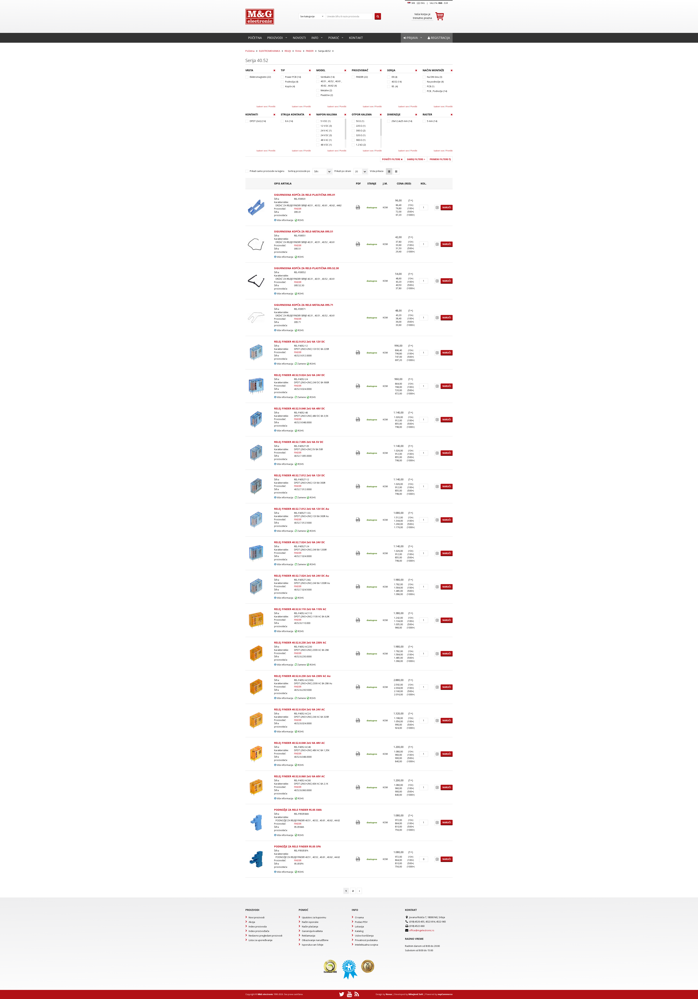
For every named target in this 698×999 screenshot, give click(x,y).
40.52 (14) (397, 81)
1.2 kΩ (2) (361, 144)
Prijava (412, 38)
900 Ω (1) (360, 140)
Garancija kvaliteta (312, 931)
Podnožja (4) (291, 81)
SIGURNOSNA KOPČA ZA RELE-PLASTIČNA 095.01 (304, 194)
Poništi (272, 106)
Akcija (252, 922)
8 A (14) (289, 121)
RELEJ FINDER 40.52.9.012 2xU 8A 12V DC (299, 341)
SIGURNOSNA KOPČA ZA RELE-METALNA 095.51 (303, 231)
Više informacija (284, 220)
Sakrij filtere (415, 159)
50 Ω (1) (360, 121)
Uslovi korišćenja (364, 935)
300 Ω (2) (360, 130)
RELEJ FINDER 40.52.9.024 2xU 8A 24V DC (299, 375)
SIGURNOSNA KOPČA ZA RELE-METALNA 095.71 (303, 305)
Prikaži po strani (342, 171)
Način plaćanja (310, 926)
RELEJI (288, 51)
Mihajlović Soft (415, 994)
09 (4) (394, 77)
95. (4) (395, 86)
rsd (440, 3)
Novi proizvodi (256, 917)
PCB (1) (430, 86)
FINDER (310, 51)
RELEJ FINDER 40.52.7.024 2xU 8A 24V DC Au (301, 575)
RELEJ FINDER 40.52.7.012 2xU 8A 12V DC (299, 475)
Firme (298, 51)
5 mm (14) (432, 121)
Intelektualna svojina (366, 944)
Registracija (440, 38)
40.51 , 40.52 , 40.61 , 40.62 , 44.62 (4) (331, 83)
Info (314, 38)
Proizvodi (275, 38)
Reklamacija (308, 935)
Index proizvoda (258, 926)
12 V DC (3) (326, 125)
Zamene (301, 363)
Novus (389, 994)
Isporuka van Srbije (312, 944)
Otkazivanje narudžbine (315, 940)
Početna (255, 38)
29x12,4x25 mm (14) (402, 121)
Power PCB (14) (293, 77)
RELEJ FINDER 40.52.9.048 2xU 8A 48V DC (299, 408)
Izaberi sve (261, 106)
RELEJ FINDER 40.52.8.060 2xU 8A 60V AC (299, 776)
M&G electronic (265, 994)
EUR (446, 3)
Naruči (446, 207)
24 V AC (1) (326, 130)
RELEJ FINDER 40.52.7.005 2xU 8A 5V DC (298, 442)
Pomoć (333, 38)
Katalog (359, 931)
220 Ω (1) (360, 125)
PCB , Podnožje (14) (437, 91)
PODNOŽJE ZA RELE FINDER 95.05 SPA (297, 846)
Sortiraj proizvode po (299, 171)
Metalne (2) (326, 90)
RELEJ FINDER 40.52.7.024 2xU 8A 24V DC (299, 542)
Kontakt (356, 38)
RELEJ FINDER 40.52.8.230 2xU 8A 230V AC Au (302, 676)
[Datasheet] (358, 207)
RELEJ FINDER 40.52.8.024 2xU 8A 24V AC (299, 709)
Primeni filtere (439, 159)
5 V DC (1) (325, 121)
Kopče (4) (290, 86)
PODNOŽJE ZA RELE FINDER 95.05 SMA (298, 809)
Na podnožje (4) (435, 81)
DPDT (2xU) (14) (258, 121)
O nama (359, 917)
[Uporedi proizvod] (437, 207)
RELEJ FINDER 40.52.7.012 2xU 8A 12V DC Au (301, 508)
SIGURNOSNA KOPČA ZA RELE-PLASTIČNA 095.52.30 (306, 268)
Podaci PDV (361, 922)
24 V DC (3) (326, 135)
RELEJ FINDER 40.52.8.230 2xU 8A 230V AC (300, 642)
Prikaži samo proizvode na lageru (267, 171)
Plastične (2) (327, 95)
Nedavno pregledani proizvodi (265, 935)
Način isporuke (310, 922)
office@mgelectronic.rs (421, 930)
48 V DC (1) (326, 144)
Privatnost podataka (366, 940)
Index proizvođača (259, 931)
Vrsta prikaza (376, 171)
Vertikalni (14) (327, 77)
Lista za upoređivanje (260, 940)
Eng (422, 3)
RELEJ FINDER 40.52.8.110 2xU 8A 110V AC (300, 609)
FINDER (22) (362, 77)
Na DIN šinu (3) (434, 77)
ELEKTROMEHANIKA (269, 51)
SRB (413, 3)
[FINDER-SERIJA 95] (358, 822)
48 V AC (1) (326, 140)
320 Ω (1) (360, 135)
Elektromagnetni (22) (260, 77)
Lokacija (359, 926)
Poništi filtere (391, 159)
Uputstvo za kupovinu (314, 917)
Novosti (299, 38)
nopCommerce (445, 994)
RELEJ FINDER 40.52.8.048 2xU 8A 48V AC (299, 743)
